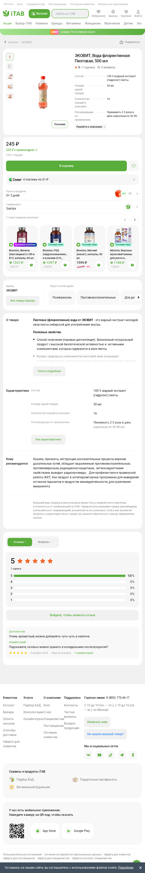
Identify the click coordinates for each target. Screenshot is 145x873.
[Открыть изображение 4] (10, 86)
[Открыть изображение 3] (10, 76)
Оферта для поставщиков (19, 858)
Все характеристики (48, 439)
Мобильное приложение (113, 4)
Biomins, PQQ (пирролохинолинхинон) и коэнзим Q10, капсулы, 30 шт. (57, 254)
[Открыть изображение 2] (10, 66)
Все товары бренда (23, 300)
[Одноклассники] (133, 755)
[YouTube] (99, 755)
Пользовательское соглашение (22, 854)
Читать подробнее (49, 371)
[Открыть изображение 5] (10, 96)
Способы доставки (9, 732)
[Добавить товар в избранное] (133, 166)
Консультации (33, 712)
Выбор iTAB (23, 23)
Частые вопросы (70, 714)
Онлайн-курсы (33, 719)
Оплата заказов (9, 721)
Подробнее (125, 867)
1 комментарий (83, 652)
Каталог (13, 42)
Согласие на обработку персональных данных (73, 854)
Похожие (60, 124)
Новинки (41, 23)
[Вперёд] (138, 297)
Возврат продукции (71, 726)
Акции (7, 23)
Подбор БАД (32, 705)
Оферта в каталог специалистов (92, 858)
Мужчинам (112, 23)
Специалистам (36, 4)
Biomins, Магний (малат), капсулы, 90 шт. (89, 254)
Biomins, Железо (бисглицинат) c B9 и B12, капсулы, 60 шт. (22, 254)
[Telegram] (122, 755)
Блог (20, 4)
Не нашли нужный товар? (105, 734)
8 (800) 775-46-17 (118, 697)
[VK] (88, 755)
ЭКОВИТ (27, 42)
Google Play (82, 831)
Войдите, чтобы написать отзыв (72, 615)
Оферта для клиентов (11, 744)
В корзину (66, 166)
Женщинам (93, 23)
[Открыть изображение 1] (10, 57)
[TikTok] (110, 755)
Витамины (73, 23)
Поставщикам (57, 4)
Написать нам (97, 722)
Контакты (71, 705)
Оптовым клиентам (82, 4)
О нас (47, 712)
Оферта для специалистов (53, 858)
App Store (49, 831)
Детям (128, 23)
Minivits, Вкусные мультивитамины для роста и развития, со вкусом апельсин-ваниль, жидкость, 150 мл (123, 254)
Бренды (57, 23)
